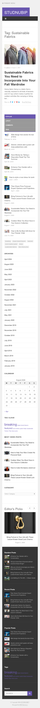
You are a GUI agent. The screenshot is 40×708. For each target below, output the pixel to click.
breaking (8, 241)
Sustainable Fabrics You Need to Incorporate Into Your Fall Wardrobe (20, 78)
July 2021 (7, 310)
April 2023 (8, 279)
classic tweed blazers (19, 241)
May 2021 (8, 315)
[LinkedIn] (19, 102)
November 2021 (10, 305)
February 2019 (9, 361)
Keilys (21, 244)
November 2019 (10, 330)
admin (8, 67)
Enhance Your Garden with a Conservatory (21, 168)
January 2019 (9, 366)
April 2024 (8, 259)
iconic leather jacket (11, 244)
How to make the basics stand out (23, 468)
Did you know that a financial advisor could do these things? (22, 562)
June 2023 (8, 269)
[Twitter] (12, 102)
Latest (8, 121)
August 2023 (9, 264)
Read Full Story (26, 102)
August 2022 (9, 300)
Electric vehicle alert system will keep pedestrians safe (22, 145)
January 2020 (9, 320)
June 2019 (8, 345)
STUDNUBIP (15, 12)
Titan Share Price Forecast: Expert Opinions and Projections (22, 187)
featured (30, 241)
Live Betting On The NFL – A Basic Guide (23, 578)
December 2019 (10, 325)
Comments (9, 125)
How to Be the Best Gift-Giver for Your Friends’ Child (23, 232)
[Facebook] (10, 102)
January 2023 (9, 284)
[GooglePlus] (14, 102)
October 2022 (9, 294)
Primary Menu (9, 3)
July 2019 (7, 340)
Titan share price (23, 247)
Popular (9, 116)
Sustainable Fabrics (11, 247)
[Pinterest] (16, 102)
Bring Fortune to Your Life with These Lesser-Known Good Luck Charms (19, 198)
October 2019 (9, 335)
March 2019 (8, 355)
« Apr (6, 411)
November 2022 (10, 289)
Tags (7, 129)
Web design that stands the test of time (22, 135)
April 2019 (8, 350)
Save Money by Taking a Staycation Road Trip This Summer (20, 157)
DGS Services (24, 705)
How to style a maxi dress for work (21, 177)
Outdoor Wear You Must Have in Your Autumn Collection (23, 222)
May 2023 (8, 274)
